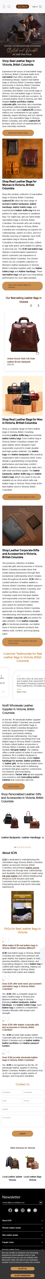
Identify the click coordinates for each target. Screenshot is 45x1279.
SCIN (24, 249)
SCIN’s (5, 467)
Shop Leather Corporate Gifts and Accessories (22, 642)
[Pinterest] (34, 1210)
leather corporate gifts (16, 617)
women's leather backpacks (15, 204)
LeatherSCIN (27, 109)
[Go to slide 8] (30, 847)
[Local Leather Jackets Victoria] (12, 1163)
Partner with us (23, 774)
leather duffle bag (23, 210)
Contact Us (22, 1084)
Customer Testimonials (17, 653)
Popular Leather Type (10, 1249)
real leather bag (34, 249)
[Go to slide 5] (23, 847)
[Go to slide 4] (21, 847)
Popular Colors (8, 1242)
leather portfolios (18, 101)
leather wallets (33, 1040)
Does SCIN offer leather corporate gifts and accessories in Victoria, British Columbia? (20, 1027)
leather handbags (27, 271)
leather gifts (10, 763)
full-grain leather (18, 749)
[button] (41, 1202)
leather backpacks (20, 454)
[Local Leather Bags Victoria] (33, 1163)
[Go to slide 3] (19, 847)
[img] (11, 823)
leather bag (35, 964)
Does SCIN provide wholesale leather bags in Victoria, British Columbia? (20, 1058)
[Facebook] (10, 1210)
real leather (7, 77)
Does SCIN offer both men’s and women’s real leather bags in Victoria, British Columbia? (22, 986)
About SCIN (6, 1220)
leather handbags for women (21, 759)
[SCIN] (22, 6)
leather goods (32, 867)
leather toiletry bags (22, 207)
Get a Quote (13, 786)
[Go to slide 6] (26, 847)
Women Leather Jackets (11, 1228)
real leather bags (10, 274)
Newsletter (11, 1197)
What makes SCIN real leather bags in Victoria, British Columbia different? (20, 946)
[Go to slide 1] (15, 847)
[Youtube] (29, 1210)
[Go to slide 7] (28, 847)
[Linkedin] (16, 1210)
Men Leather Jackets (10, 1235)
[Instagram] (23, 1210)
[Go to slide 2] (17, 847)
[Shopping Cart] (40, 6)
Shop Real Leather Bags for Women (19, 286)
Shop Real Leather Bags (18, 133)
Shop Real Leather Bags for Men (21, 497)
